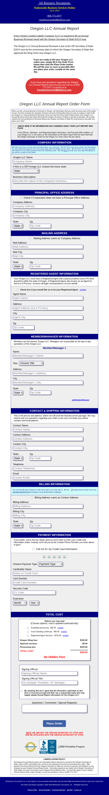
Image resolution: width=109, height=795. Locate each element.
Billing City (18, 511)
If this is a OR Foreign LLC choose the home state (39, 166)
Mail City (17, 252)
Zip (31, 221)
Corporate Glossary (58, 790)
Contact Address (22, 434)
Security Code (20, 588)
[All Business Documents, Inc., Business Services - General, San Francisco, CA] (47, 753)
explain (83, 290)
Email (16, 473)
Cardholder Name (22, 569)
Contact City (19, 444)
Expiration (18, 598)
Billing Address (21, 502)
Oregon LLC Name (23, 157)
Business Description (24, 177)
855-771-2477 (54, 16)
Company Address (22, 202)
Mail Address (20, 242)
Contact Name (20, 425)
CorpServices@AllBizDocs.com (54, 90)
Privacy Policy (32, 790)
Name (16, 351)
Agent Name (19, 294)
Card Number (20, 578)
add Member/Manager (80, 400)
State (15, 221)
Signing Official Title (32, 678)
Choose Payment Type (25, 564)
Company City (20, 211)
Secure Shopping (44, 790)
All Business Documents (54, 3)
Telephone (18, 464)
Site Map (70, 790)
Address (17, 304)
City (15, 313)
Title (15, 363)
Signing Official (30, 669)
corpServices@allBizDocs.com (54, 20)
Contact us (77, 790)
